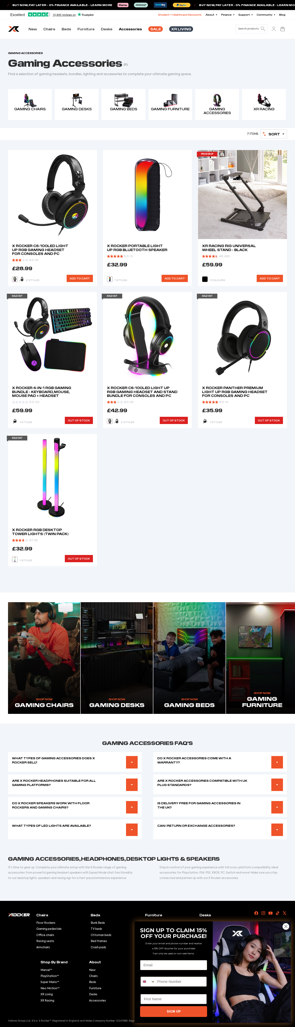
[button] (273, 134)
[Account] (273, 29)
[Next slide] (91, 336)
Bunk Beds (98, 923)
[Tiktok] (277, 913)
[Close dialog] (285, 926)
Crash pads (98, 947)
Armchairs (43, 947)
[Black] (205, 279)
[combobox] (148, 981)
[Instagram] (263, 913)
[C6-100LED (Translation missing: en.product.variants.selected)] (21, 279)
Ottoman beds (101, 935)
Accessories (97, 1000)
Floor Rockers (45, 923)
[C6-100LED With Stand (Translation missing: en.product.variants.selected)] (110, 421)
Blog (282, 14)
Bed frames (99, 941)
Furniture (95, 988)
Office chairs (45, 935)
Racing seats (45, 941)
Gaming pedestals (49, 929)
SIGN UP (174, 1011)
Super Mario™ (50, 982)
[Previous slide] (14, 336)
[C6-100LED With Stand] (15, 279)
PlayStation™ (50, 976)
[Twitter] (284, 913)
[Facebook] (256, 913)
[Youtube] (270, 913)
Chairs (93, 976)
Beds (92, 982)
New (92, 970)
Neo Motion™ (50, 988)
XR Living (47, 994)
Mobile (146, 973)
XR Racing (47, 1000)
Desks (93, 994)
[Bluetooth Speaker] (110, 279)
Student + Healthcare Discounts (179, 14)
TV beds (96, 929)
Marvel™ (46, 970)
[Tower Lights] (15, 559)
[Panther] (15, 421)
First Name (149, 991)
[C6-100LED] (116, 421)
